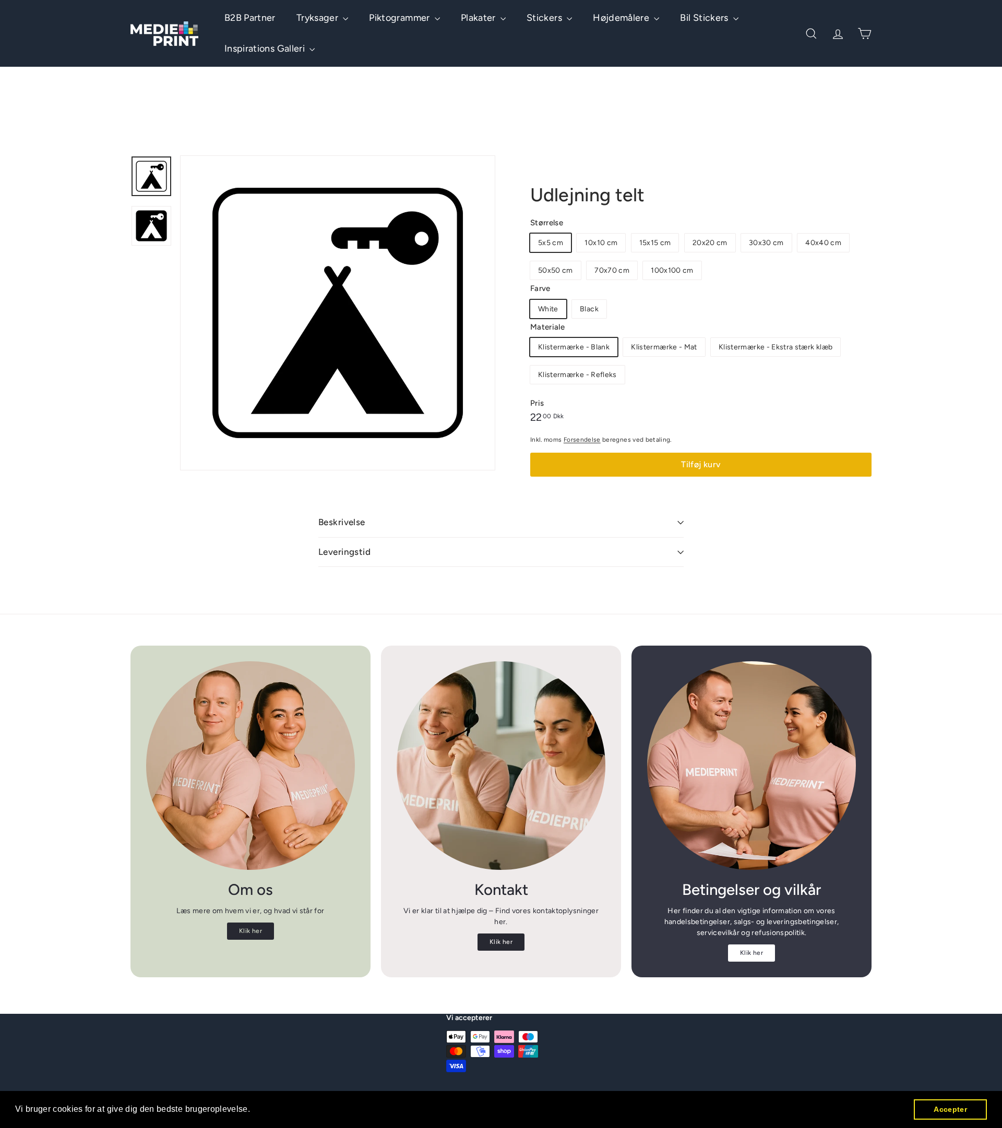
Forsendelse (582, 439)
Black (589, 309)
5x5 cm (550, 242)
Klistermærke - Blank (574, 347)
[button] (254, 1110)
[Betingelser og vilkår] (751, 765)
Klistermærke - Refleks (577, 374)
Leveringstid (344, 552)
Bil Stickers (705, 17)
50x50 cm (555, 270)
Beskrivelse (341, 522)
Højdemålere (622, 17)
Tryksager (318, 17)
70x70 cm (611, 270)
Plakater (479, 17)
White (548, 309)
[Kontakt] (501, 765)
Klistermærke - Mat (664, 347)
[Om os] (250, 765)
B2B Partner (250, 17)
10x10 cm (600, 242)
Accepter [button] (950, 1109)
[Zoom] (338, 313)
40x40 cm (823, 242)
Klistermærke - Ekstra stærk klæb (775, 347)
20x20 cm (710, 242)
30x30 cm (766, 242)
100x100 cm (672, 270)
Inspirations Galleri (265, 48)
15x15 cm (655, 242)
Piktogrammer (400, 17)
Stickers (545, 17)
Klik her (250, 931)
